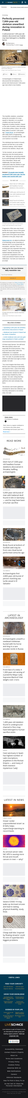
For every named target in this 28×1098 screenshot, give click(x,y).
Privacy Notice (20, 284)
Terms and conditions (14, 1058)
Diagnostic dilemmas (8, 988)
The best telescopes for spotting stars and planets (8, 1017)
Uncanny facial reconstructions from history (19, 1003)
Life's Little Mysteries (8, 986)
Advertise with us (14, 1068)
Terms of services (19, 282)
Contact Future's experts (14, 1052)
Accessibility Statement (14, 1049)
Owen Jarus (11, 43)
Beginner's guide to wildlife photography (19, 1013)
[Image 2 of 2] (22, 304)
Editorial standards (14, 1077)
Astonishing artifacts (19, 988)
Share (6, 74)
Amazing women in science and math (19, 998)
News (21, 45)
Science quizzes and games (8, 1013)
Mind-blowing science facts (19, 1016)
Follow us (14, 74)
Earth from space (20, 986)
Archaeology (5, 15)
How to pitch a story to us (14, 1080)
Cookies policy (14, 1065)
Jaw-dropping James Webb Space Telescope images (8, 998)
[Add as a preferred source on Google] (14, 1041)
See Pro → (16, 2)
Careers (14, 1074)
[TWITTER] (6, 421)
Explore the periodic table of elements (8, 1002)
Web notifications (14, 1071)
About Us (14, 1055)
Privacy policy (14, 1062)
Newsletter (22, 74)
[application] (14, 402)
